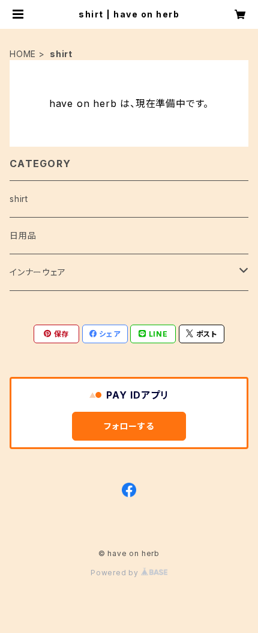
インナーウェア (38, 272)
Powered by (116, 572)
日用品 (23, 235)
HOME (23, 54)
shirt (19, 199)
